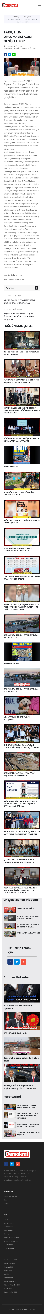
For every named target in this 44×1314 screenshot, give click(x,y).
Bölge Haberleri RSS (11, 1281)
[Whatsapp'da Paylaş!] (14, 54)
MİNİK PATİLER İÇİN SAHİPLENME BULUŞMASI (17, 718)
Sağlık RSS (7, 1274)
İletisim (6, 1203)
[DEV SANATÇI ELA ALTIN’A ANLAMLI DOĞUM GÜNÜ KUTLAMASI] (10, 1114)
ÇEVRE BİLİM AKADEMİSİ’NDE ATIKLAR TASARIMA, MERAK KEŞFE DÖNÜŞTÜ (19, 860)
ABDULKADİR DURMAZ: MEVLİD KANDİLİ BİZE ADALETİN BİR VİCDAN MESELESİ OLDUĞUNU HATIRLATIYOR (20, 890)
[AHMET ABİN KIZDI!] (22, 455)
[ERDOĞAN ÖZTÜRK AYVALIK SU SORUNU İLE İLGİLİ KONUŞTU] (10, 925)
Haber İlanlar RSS (10, 1292)
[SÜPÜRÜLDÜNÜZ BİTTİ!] (10, 909)
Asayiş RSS (8, 1288)
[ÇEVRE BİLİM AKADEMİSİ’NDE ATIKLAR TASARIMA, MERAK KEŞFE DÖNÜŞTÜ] (22, 848)
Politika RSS (8, 1270)
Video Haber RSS (10, 1248)
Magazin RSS (8, 1278)
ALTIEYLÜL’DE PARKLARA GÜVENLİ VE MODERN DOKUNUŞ (19, 493)
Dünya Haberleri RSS (11, 1237)
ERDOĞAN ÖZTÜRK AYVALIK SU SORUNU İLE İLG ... (28, 926)
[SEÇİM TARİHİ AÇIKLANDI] (22, 1020)
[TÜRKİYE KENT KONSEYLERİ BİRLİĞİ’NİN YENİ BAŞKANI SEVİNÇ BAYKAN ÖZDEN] (22, 368)
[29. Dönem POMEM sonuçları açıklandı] (22, 993)
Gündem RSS (8, 1227)
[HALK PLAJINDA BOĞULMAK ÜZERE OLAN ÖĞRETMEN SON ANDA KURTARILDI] (10, 917)
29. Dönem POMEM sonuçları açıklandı (18, 1007)
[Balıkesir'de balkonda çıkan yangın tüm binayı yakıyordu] (22, 340)
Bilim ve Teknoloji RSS (12, 1285)
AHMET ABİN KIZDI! (11, 466)
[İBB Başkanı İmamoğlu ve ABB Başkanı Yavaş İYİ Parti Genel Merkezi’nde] (22, 1073)
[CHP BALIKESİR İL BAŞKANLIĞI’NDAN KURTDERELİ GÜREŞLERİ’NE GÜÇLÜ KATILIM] (22, 733)
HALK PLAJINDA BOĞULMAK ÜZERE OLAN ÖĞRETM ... (28, 917)
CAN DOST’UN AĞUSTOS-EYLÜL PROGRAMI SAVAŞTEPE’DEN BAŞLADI (22, 577)
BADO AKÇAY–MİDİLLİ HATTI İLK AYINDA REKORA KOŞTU (21, 636)
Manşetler (27, 16)
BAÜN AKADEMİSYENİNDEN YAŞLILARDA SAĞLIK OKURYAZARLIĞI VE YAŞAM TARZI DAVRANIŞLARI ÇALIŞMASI (21, 803)
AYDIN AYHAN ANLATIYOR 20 (28, 933)
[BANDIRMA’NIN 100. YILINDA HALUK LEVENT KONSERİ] (10, 1125)
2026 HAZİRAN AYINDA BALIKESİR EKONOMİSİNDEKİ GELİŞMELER (18, 549)
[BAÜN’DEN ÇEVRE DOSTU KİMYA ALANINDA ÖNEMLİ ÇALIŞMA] (22, 508)
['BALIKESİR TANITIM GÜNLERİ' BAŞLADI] (10, 1133)
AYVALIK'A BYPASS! (12, 663)
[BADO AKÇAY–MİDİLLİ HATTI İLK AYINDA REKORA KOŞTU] (22, 623)
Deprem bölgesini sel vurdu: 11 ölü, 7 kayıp (21, 1059)
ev (21, 275)
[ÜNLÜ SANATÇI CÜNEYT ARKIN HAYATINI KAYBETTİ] (10, 1106)
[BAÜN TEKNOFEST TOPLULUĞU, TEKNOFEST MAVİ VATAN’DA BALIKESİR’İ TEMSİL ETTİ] (22, 820)
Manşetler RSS (9, 1223)
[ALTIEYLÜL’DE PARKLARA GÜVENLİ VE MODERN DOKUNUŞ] (22, 480)
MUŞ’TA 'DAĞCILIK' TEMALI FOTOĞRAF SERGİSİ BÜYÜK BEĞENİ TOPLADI (19, 299)
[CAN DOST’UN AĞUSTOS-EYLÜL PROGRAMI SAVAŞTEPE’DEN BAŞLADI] (22, 564)
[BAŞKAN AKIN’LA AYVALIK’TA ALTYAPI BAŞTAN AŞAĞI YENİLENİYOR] (22, 761)
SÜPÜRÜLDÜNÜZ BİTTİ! (26, 908)
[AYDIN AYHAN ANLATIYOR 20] (10, 934)
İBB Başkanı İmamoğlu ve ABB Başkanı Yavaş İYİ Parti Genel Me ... (21, 1087)
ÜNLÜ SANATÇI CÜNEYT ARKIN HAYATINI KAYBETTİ (27, 1106)
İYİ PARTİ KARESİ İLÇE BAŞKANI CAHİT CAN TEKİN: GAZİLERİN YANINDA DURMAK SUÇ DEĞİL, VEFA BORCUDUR (21, 607)
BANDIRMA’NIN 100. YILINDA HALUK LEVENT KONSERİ (28, 1125)
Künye (6, 1200)
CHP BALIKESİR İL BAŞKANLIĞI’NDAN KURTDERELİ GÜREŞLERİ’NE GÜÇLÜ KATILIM (21, 746)
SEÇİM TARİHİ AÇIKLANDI (15, 1033)
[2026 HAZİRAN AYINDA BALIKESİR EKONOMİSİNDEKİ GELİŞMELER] (22, 536)
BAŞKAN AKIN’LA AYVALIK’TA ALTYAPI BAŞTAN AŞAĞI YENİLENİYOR (19, 774)
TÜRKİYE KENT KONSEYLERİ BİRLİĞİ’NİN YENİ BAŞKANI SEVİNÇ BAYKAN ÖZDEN (21, 381)
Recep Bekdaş (29, 1309)
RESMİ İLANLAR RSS (11, 1241)
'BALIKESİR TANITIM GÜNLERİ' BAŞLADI (28, 1133)
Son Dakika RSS (9, 1230)
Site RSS (7, 1219)
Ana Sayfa (17, 16)
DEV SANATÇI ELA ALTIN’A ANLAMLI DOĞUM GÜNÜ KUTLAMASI (27, 1115)
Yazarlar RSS (8, 1245)
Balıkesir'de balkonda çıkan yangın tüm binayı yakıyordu (21, 353)
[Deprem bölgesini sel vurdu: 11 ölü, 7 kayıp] (22, 1045)
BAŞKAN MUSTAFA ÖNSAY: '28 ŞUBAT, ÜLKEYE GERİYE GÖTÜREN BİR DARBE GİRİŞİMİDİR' (19, 314)
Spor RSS (7, 1234)
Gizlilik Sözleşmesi (10, 1196)
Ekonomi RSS (8, 1267)
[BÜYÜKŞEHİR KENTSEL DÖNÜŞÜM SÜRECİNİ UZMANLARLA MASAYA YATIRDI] (22, 426)
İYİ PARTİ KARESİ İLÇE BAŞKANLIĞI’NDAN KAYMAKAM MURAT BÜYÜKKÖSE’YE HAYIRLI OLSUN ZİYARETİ (22, 410)
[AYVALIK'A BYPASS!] (22, 651)
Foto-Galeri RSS (9, 1263)
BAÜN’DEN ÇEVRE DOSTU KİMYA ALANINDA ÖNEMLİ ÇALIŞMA (22, 521)
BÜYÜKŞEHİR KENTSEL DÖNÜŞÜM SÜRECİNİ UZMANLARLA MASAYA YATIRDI (21, 439)
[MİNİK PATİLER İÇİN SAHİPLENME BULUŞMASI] (22, 705)
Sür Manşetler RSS (10, 1260)
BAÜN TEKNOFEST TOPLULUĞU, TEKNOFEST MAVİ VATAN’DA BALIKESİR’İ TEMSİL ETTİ (22, 832)
